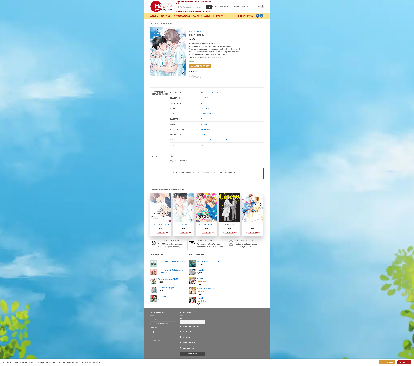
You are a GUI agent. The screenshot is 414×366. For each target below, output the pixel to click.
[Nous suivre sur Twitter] (261, 16)
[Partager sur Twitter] (195, 76)
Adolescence (205, 140)
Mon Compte (155, 340)
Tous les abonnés (188, 348)
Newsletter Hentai (188, 342)
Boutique (165, 16)
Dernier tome (205, 129)
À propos (153, 319)
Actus (207, 16)
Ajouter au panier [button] (161, 232)
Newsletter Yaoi (187, 332)
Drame (212, 140)
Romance (219, 140)
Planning (197, 16)
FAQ (152, 332)
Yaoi (202, 145)
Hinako (199, 31)
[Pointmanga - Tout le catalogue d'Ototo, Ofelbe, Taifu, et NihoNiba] (161, 6)
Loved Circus (229, 224)
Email (181, 318)
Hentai (216, 16)
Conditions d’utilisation (159, 323)
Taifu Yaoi (204, 98)
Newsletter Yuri (187, 337)
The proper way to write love (161, 225)
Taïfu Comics (205, 108)
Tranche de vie (227, 140)
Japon (203, 134)
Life (252, 224)
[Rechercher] (209, 7)
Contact (153, 336)
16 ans (203, 93)
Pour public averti (212, 93)
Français (204, 124)
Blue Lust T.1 (184, 224)
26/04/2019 (205, 103)
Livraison (153, 328)
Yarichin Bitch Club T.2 (206, 224)
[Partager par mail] (199, 76)
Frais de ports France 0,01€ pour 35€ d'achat (193, 11)
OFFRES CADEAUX (182, 16)
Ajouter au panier (200, 66)
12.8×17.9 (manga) (207, 113)
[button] (242, 6)
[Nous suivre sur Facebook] (258, 16)
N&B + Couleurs (206, 119)
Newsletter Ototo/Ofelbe (190, 326)
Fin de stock (166, 23)
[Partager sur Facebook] (191, 76)
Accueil (154, 16)
